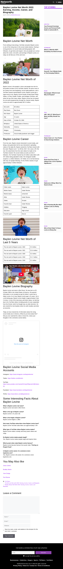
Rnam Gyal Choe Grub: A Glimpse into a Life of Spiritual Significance (52, 161)
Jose (4, 473)
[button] (53, 2)
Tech (4, 477)
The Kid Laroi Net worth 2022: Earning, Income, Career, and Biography (22, 483)
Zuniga (8, 473)
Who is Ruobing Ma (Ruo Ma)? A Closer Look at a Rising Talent (53, 206)
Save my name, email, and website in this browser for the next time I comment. (21, 530)
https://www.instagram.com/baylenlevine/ (21, 374)
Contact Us (33, 565)
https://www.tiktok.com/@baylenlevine (18, 394)
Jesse (5, 465)
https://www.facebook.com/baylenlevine (20, 390)
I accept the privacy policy (32, 556)
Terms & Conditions (44, 565)
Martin (9, 469)
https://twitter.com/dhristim (15, 378)
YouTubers (7, 481)
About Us (26, 565)
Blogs (45, 90)
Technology (47, 47)
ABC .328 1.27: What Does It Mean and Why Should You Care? (52, 116)
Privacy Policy (17, 565)
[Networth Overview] (6, 2)
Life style (46, 24)
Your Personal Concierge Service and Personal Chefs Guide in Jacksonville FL (52, 28)
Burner (8, 477)
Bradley (5, 469)
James (9, 465)
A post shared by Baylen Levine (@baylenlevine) (21, 362)
